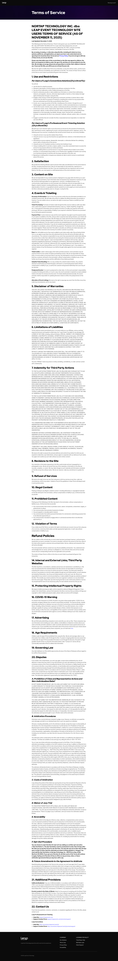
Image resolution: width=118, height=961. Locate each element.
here (72, 628)
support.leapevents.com (46, 917)
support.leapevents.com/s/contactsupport (59, 919)
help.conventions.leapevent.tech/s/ (49, 924)
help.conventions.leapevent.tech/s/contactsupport (61, 926)
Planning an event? (112, 2)
